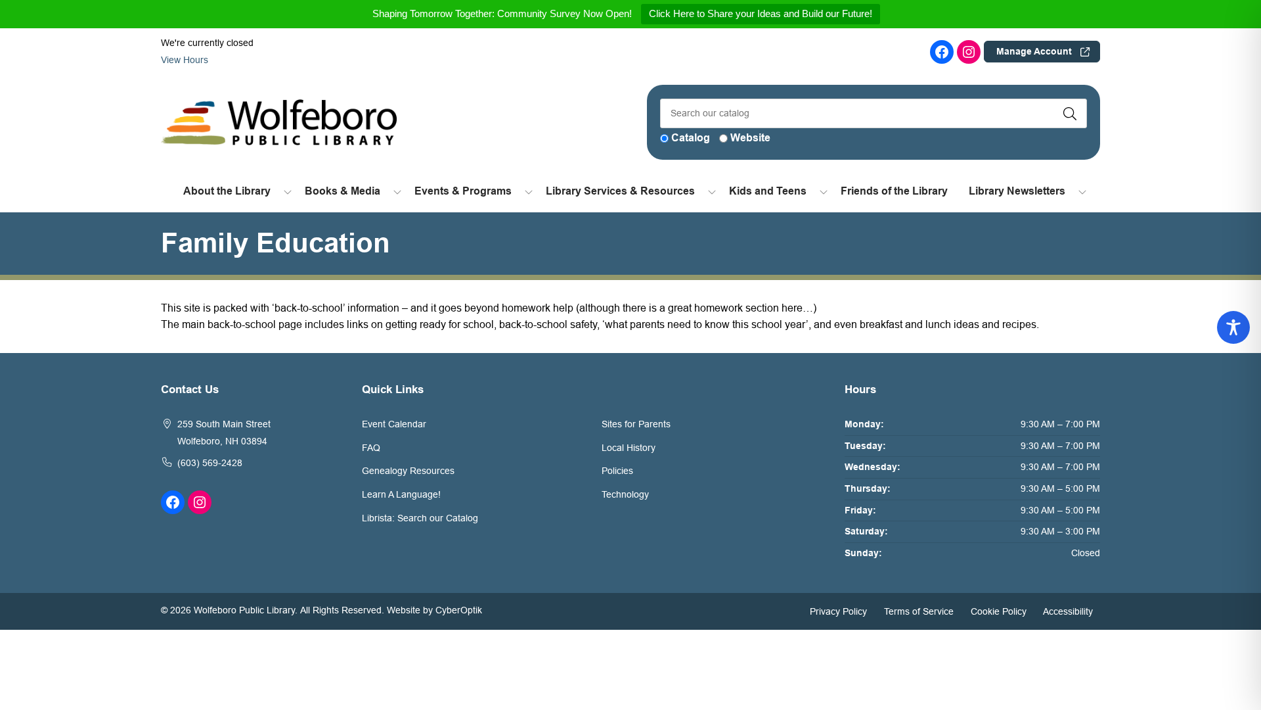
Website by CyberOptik (434, 610)
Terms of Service (919, 610)
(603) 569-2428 (209, 463)
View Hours (186, 60)
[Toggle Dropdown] (287, 191)
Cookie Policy (999, 610)
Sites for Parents (636, 424)
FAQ (371, 447)
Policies (617, 470)
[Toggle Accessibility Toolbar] (1233, 327)
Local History (628, 447)
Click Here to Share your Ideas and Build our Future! (760, 13)
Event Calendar (394, 424)
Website (750, 137)
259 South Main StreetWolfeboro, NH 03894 (224, 432)
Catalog (690, 137)
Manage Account (1034, 51)
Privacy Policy (838, 610)
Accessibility (1068, 610)
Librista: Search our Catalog (420, 518)
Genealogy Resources (408, 470)
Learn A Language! (401, 494)
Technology (625, 494)
